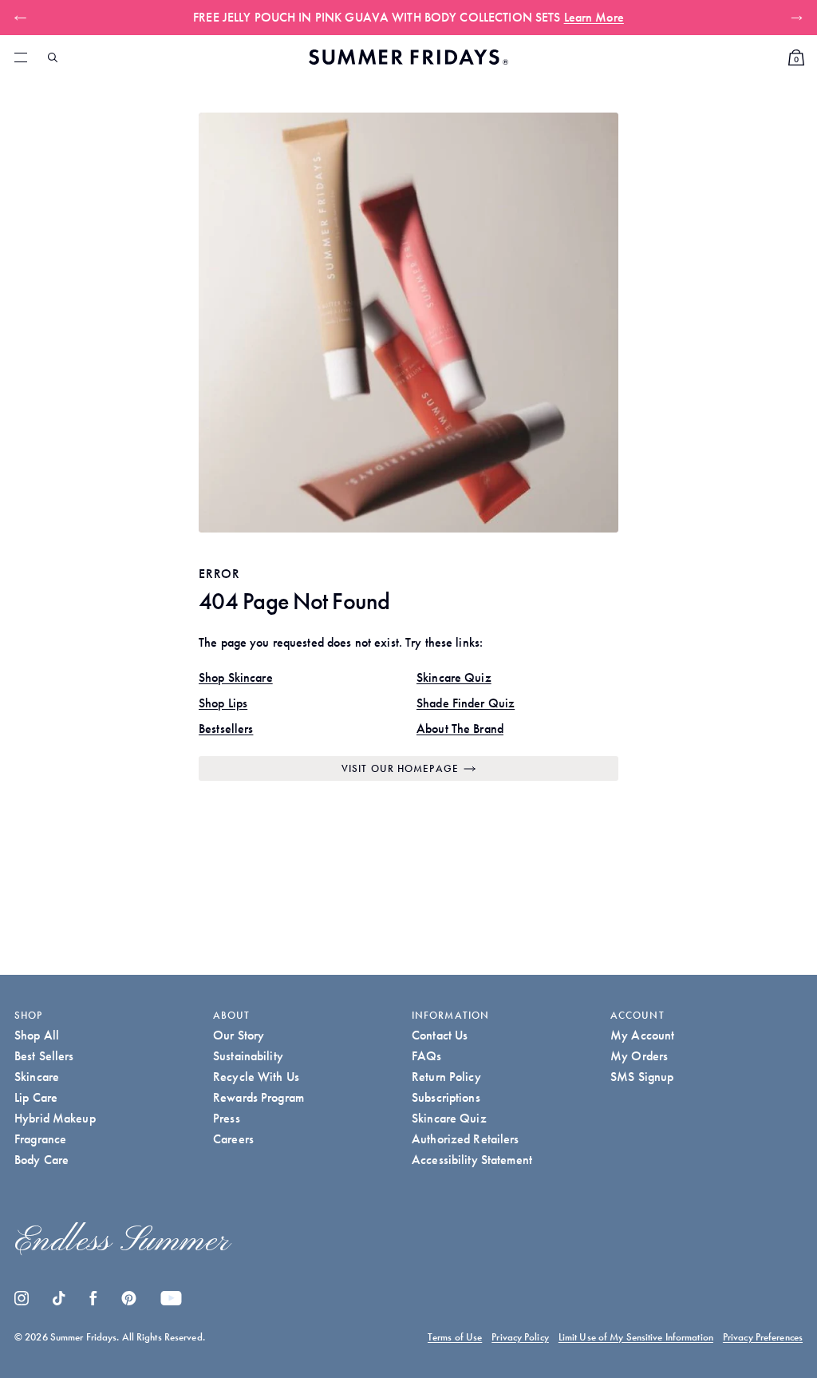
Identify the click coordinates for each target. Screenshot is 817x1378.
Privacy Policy (520, 1337)
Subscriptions (446, 1097)
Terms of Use (455, 1337)
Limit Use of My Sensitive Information (635, 1337)
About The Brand (459, 728)
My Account (642, 1035)
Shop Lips (223, 703)
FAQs (427, 1055)
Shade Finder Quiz (465, 703)
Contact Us (440, 1035)
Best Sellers (44, 1055)
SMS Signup (641, 1076)
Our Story (238, 1035)
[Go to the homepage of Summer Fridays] (408, 57)
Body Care (41, 1159)
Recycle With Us (256, 1076)
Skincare (36, 1076)
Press (226, 1118)
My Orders (639, 1055)
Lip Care (35, 1097)
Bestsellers (226, 728)
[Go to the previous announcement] (23, 17)
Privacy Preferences (763, 1337)
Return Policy (446, 1076)
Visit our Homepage (400, 768)
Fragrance (40, 1139)
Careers (233, 1139)
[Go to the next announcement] (793, 17)
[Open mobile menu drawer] (20, 57)
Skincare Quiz (453, 677)
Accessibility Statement (472, 1159)
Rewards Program (258, 1097)
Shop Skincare (236, 677)
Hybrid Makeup (55, 1118)
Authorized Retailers (465, 1139)
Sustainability (248, 1055)
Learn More (594, 17)
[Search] (52, 57)
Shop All (36, 1035)
